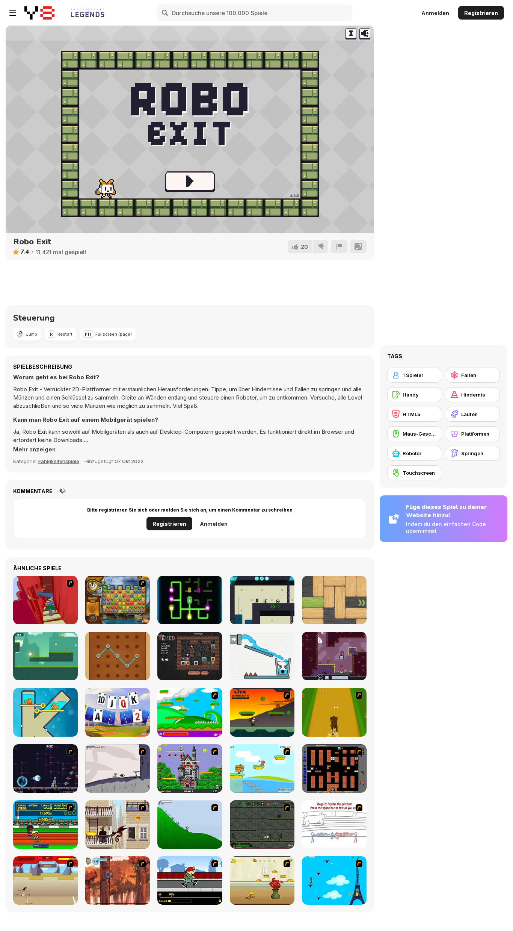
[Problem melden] (339, 246)
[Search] (165, 13)
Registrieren (481, 13)
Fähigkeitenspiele (58, 461)
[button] (34, 449)
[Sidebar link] (12, 12)
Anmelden (435, 13)
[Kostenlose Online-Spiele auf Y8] (39, 13)
